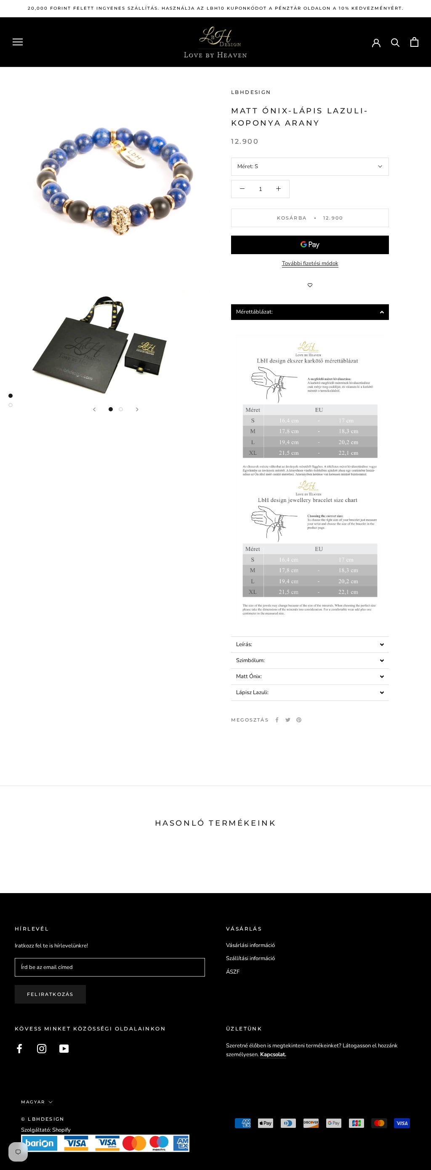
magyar (33, 1102)
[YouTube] (64, 1048)
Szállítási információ (250, 958)
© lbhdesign (42, 1119)
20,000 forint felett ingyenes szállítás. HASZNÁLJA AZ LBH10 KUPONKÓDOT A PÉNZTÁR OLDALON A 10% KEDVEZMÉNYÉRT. (216, 8)
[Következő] (137, 409)
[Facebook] (276, 719)
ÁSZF (232, 972)
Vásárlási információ (250, 945)
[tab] (310, 312)
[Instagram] (41, 1048)
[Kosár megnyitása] (414, 42)
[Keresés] (395, 42)
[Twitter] (287, 719)
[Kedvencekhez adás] (310, 285)
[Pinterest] (298, 719)
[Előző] (94, 409)
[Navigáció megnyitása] (18, 42)
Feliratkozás (50, 994)
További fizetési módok (310, 263)
